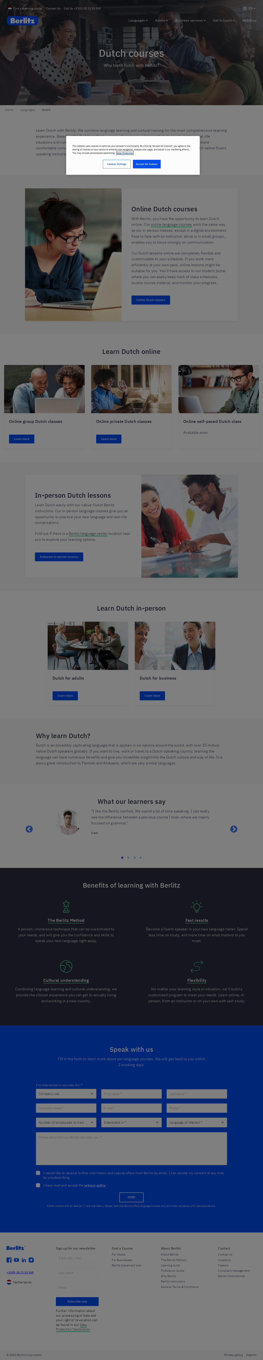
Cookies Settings (116, 164)
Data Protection (125, 152)
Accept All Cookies (146, 164)
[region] (133, 155)
